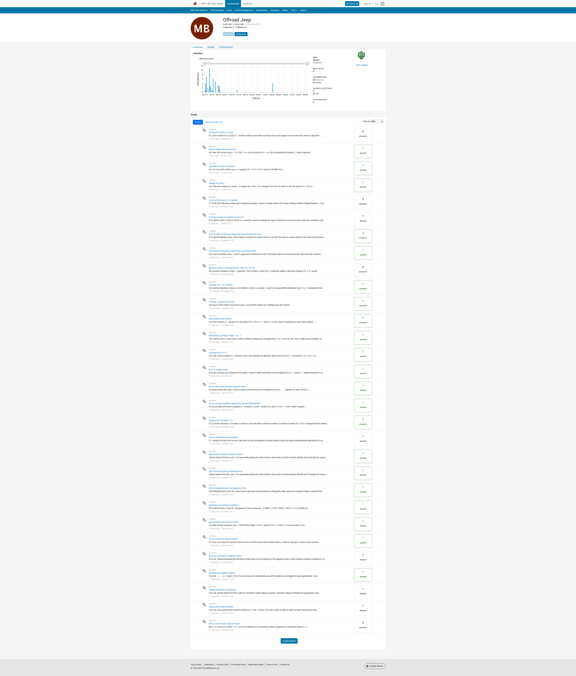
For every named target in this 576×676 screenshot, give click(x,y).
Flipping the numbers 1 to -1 (222, 420)
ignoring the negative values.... (223, 573)
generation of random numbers (223, 505)
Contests (275, 10)
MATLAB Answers (199, 10)
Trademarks (209, 664)
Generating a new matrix (220, 319)
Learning (247, 3)
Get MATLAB (352, 4)
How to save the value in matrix (223, 539)
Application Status (256, 664)
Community (233, 3)
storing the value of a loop (221, 132)
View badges (362, 65)
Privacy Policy (222, 664)
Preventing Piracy (238, 664)
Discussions (261, 10)
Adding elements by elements (222, 590)
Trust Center (196, 664)
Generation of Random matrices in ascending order (232, 251)
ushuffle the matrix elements (222, 166)
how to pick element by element (223, 437)
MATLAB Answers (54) (214, 122)
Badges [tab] (210, 47)
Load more (289, 640)
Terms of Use (272, 664)
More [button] (303, 10)
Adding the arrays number (221, 607)
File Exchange (217, 10)
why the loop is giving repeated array (226, 471)
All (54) (198, 122)
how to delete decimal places (222, 149)
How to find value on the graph (223, 200)
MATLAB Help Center (212, 3)
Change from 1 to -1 (218, 352)
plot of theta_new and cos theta (223, 522)
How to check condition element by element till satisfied (234, 403)
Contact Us (284, 664)
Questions (319, 80)
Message (242, 34)
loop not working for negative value (225, 556)
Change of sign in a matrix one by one (226, 217)
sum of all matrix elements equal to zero (227, 386)
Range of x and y (216, 183)
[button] (377, 3)
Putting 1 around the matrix (222, 302)
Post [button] (293, 10)
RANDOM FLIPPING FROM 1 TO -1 (225, 335)
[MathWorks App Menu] (382, 4)
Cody (229, 10)
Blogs (285, 10)
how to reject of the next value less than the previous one (235, 234)
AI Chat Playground (244, 10)
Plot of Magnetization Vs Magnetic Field (227, 488)
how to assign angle (218, 369)
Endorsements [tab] (226, 47)
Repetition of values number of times (226, 454)
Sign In (367, 3)
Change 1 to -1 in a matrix (221, 285)
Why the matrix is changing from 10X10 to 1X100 (232, 268)
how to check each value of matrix (224, 623)
